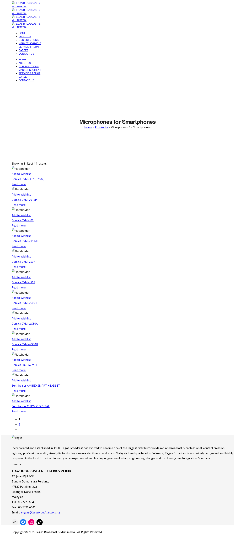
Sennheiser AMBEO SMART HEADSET (36, 385)
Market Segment (30, 43)
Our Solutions (29, 40)
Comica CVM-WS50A (25, 323)
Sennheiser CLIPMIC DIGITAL (31, 406)
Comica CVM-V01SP (24, 200)
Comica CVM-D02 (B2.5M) (28, 179)
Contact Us (26, 53)
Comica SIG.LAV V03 (24, 365)
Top (227, 528)
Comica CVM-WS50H (25, 344)
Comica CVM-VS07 (23, 262)
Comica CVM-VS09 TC (25, 303)
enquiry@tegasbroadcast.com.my (40, 512)
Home (22, 33)
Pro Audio (101, 127)
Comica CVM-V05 (23, 220)
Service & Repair (29, 46)
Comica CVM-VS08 (23, 282)
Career (23, 50)
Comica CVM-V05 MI (25, 241)
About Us (25, 36)
